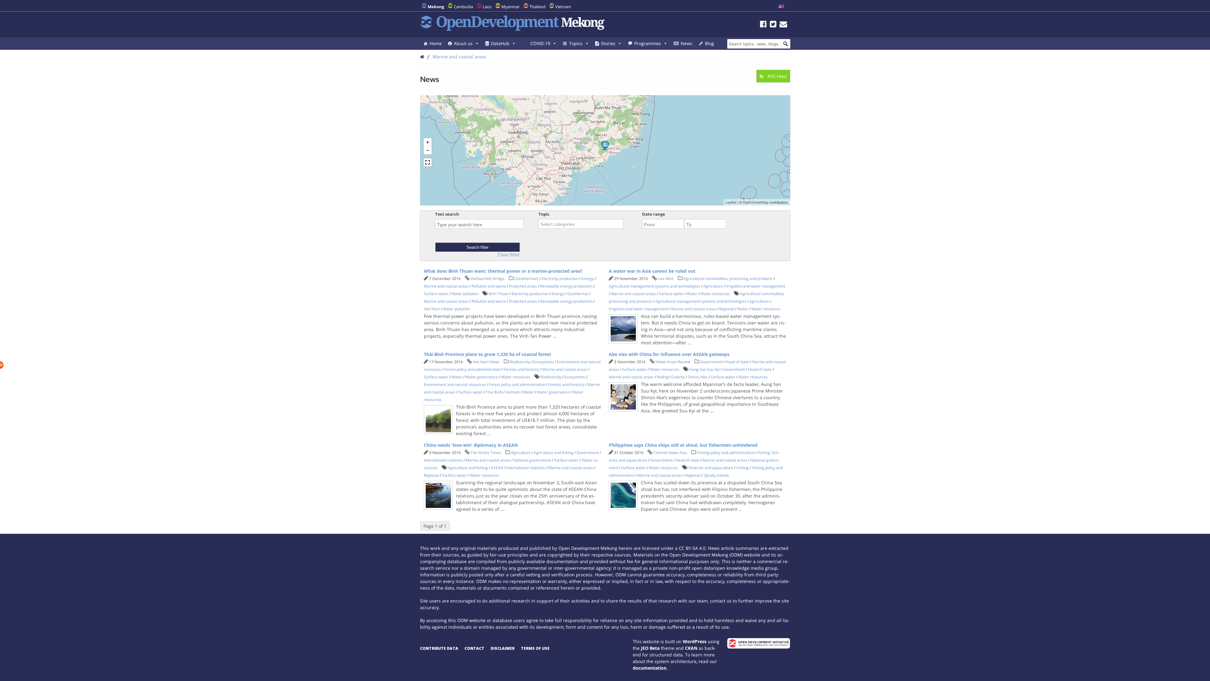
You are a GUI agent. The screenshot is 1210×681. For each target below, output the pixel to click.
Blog (709, 43)
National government (532, 460)
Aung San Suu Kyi (704, 369)
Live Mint (665, 278)
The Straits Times (485, 452)
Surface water (436, 293)
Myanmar (510, 6)
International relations (443, 460)
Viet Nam (432, 308)
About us (463, 43)
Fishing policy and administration (725, 452)
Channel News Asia (670, 452)
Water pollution (465, 293)
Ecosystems (543, 361)
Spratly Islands (716, 475)
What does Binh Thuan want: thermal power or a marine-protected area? (503, 271)
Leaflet (730, 202)
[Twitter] (773, 25)
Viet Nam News (486, 361)
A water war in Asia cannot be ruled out (652, 271)
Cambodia (463, 6)
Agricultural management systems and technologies (654, 286)
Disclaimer (503, 648)
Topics (576, 43)
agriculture (759, 301)
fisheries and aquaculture (711, 467)
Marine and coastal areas (459, 57)
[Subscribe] (783, 25)
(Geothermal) (526, 278)
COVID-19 (540, 43)
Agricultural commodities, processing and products (728, 278)
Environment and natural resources (455, 384)
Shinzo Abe (697, 377)
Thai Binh (494, 392)
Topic (544, 214)
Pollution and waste (489, 286)
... (554, 336)
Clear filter (509, 255)
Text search (447, 214)
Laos (487, 6)
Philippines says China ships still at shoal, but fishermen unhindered (683, 445)
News (686, 43)
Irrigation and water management (755, 286)
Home (435, 43)
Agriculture (713, 286)
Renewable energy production (566, 286)
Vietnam (563, 6)
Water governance (481, 377)
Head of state (737, 361)
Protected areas (523, 286)
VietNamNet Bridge (487, 278)
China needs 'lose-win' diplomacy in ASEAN (471, 445)
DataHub (500, 43)
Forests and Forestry (566, 384)
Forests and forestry (521, 369)
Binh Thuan (499, 293)
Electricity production (559, 278)
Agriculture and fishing (553, 452)
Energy (587, 278)
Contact (474, 648)
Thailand (537, 6)
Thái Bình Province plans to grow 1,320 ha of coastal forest (487, 354)
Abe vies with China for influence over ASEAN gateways (669, 354)
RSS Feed (776, 76)
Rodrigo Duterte (671, 377)
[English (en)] (781, 6)
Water (692, 293)
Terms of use (535, 648)
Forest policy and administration (473, 369)
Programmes (647, 43)
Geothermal (577, 293)
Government (711, 361)
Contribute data (439, 648)
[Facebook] (763, 25)
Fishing (742, 467)
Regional (726, 308)
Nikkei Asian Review (672, 361)
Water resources (715, 293)
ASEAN (497, 467)
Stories (608, 43)
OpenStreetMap (756, 202)
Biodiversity (520, 361)
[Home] (422, 57)
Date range (653, 214)
